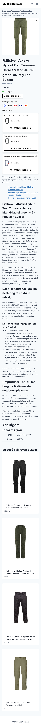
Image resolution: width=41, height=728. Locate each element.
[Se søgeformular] (32, 4)
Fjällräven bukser (7, 83)
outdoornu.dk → (12, 96)
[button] (36, 21)
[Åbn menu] (37, 4)
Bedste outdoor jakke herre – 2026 (22, 198)
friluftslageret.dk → (20, 128)
